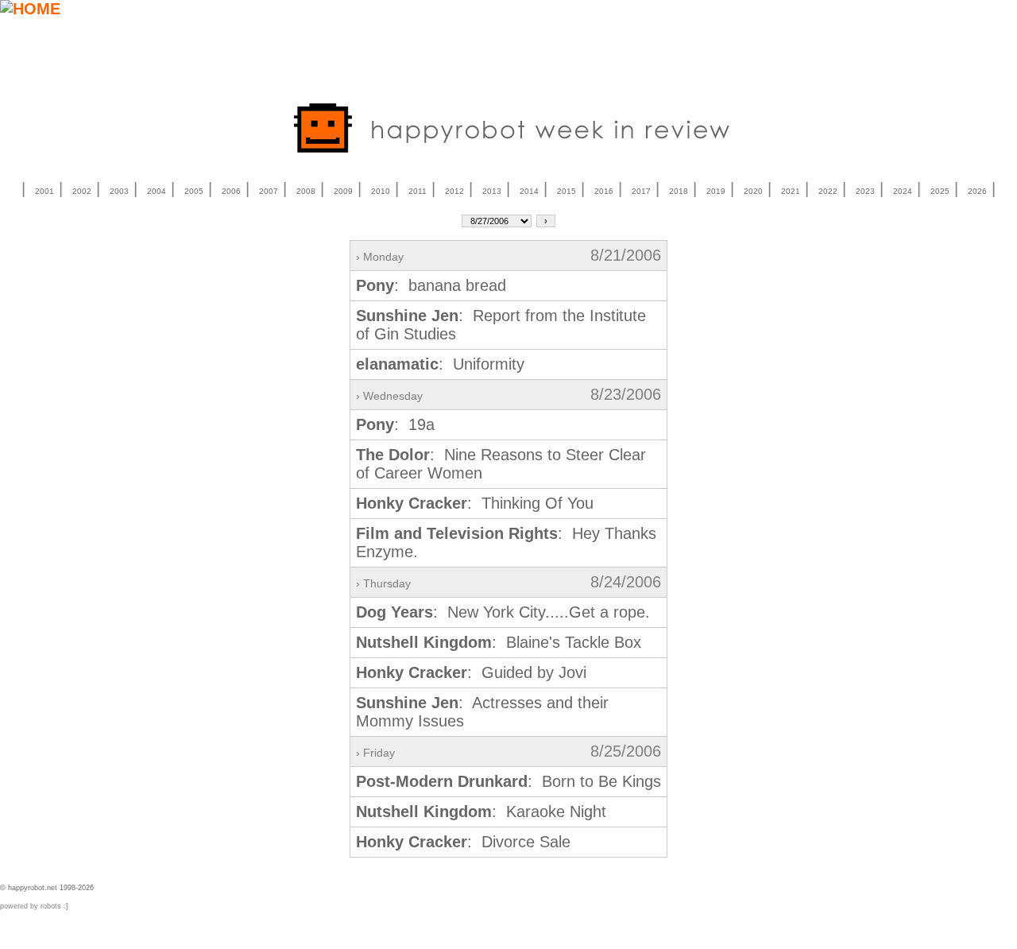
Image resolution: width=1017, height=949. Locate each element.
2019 (715, 191)
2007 (268, 191)
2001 (44, 191)
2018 (678, 191)
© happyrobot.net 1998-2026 (47, 888)
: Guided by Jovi (471, 672)
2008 (305, 191)
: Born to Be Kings (508, 781)
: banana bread (431, 285)
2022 (827, 191)
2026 (977, 191)
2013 (491, 191)
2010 (380, 191)
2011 (417, 191)
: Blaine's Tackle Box (498, 642)
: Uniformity (440, 364)
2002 (81, 191)
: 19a (395, 424)
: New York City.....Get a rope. (503, 612)
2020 (753, 191)
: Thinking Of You (475, 503)
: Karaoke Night (481, 811)
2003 (119, 191)
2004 (156, 191)
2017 (641, 191)
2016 (603, 191)
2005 (193, 191)
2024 (902, 191)
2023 (865, 191)
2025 (939, 191)
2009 (343, 191)
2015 (566, 191)
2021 (790, 191)
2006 (231, 191)
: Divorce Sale (463, 841)
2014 (529, 191)
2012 (454, 191)
